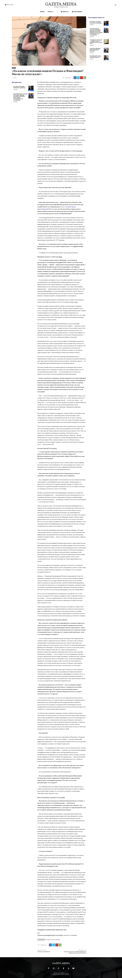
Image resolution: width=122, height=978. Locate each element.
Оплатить (41, 940)
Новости (14, 67)
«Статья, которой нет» (43, 952)
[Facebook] (75, 77)
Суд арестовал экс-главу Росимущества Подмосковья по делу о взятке (75, 952)
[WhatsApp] (84, 77)
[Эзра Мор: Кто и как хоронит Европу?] (106, 57)
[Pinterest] (81, 77)
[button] (115, 5)
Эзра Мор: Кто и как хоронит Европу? (95, 56)
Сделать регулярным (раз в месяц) (49, 935)
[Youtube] (73, 968)
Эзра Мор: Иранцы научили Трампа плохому (95, 50)
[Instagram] (53, 968)
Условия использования (52, 940)
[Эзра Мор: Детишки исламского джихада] (31, 88)
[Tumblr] (63, 968)
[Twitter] (78, 77)
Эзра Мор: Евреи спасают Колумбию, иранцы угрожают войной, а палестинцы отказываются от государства (20, 97)
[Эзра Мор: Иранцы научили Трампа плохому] (106, 50)
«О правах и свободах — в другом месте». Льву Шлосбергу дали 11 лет (96, 41)
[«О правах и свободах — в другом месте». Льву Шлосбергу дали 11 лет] (106, 41)
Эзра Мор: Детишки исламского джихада (19, 87)
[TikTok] (58, 968)
